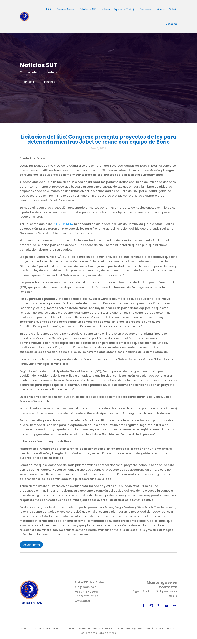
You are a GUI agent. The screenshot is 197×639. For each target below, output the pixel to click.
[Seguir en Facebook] (143, 606)
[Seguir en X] (159, 606)
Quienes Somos (66, 9)
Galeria (173, 9)
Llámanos (49, 82)
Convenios (145, 9)
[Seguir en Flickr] (174, 606)
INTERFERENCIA (63, 224)
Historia (105, 9)
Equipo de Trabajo (124, 9)
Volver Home (31, 544)
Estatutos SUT (88, 9)
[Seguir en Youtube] (167, 606)
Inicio (49, 9)
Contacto (171, 23)
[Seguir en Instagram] (151, 606)
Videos (161, 9)
